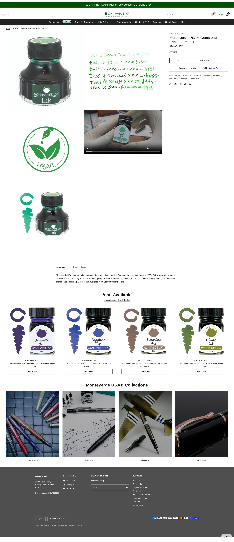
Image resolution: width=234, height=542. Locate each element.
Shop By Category (84, 22)
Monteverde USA (32, 360)
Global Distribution (140, 498)
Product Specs (79, 267)
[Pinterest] (181, 84)
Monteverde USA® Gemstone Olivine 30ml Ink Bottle (201, 363)
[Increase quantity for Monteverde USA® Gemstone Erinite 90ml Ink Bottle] (178, 60)
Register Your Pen (140, 488)
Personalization (124, 22)
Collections (54, 22)
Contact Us (137, 484)
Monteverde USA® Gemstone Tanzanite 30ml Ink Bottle (32, 363)
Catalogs (157, 22)
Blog (183, 22)
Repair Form (138, 505)
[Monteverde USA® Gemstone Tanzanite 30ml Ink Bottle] (32, 331)
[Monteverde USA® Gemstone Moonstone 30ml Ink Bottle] (145, 331)
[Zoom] (79, 37)
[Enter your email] (126, 487)
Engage (89, 460)
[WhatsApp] (185, 84)
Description (61, 267)
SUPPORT (137, 476)
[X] (176, 84)
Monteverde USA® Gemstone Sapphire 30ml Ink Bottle (89, 363)
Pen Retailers (138, 491)
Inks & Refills (104, 22)
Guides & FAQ (142, 22)
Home (8, 28)
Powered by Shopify (75, 525)
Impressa (201, 460)
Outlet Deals (171, 22)
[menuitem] (60, 22)
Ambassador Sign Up (141, 495)
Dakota (145, 460)
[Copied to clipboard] (190, 84)
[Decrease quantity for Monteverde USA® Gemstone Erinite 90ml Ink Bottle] (171, 60)
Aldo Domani (32, 460)
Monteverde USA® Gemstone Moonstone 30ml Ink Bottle (145, 363)
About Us (136, 481)
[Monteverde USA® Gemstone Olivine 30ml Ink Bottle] (201, 331)
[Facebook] (170, 84)
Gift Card (136, 502)
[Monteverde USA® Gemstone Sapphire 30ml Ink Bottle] (89, 331)
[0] (226, 14)
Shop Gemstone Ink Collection (117, 300)
